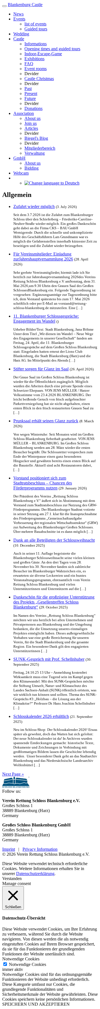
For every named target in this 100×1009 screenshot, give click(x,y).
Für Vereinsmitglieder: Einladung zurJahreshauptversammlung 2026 (43, 256)
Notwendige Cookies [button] (20, 959)
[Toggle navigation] (4, 6)
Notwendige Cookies (27, 964)
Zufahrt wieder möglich (34, 206)
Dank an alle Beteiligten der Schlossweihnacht (54, 540)
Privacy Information (40, 849)
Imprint (8, 849)
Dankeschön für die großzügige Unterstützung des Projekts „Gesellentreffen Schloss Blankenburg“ (53, 602)
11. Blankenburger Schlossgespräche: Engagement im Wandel (46, 318)
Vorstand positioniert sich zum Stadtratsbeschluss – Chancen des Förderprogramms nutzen (42, 483)
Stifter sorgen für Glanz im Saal (41, 369)
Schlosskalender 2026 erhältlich (41, 716)
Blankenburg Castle (25, 4)
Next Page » (13, 774)
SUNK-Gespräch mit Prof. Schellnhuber (48, 659)
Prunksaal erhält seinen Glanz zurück (45, 420)
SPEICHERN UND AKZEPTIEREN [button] (36, 1004)
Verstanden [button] (12, 878)
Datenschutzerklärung (35, 873)
